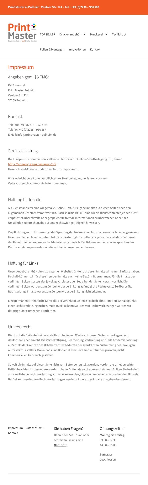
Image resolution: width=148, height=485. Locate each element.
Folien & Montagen (52, 49)
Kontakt (95, 49)
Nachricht (60, 445)
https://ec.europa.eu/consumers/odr (32, 164)
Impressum (15, 428)
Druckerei (96, 34)
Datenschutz (33, 428)
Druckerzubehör (70, 34)
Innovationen (77, 49)
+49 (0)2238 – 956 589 (85, 7)
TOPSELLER (47, 34)
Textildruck (119, 34)
